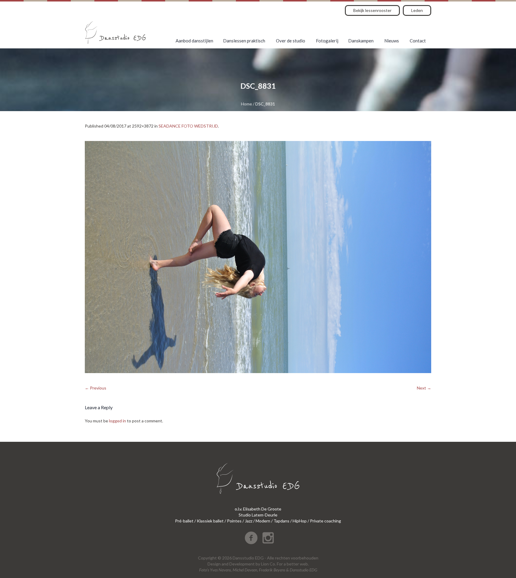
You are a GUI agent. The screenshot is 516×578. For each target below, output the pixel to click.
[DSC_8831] (258, 257)
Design (214, 563)
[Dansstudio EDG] (115, 32)
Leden (417, 10)
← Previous (95, 387)
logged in (117, 420)
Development (242, 563)
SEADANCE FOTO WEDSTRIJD (188, 125)
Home (246, 103)
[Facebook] (251, 538)
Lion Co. (268, 563)
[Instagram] (268, 538)
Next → (424, 387)
